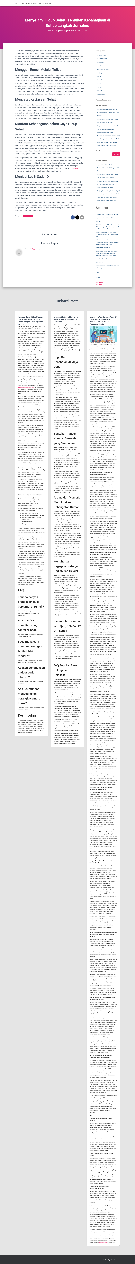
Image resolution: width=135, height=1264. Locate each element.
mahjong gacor (68, 416)
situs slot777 (99, 262)
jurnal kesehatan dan (103, 65)
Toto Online (99, 284)
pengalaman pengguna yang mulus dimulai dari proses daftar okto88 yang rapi (107, 234)
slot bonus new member (103, 247)
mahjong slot (100, 73)
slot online (99, 221)
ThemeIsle (117, 1260)
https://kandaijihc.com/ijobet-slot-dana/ (107, 214)
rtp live (99, 83)
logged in (35, 249)
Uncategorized (28, 215)
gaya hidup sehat (102, 58)
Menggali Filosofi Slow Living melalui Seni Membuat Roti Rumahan (67, 319)
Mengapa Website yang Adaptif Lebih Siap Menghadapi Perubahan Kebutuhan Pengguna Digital (107, 129)
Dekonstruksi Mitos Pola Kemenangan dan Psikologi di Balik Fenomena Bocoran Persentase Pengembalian (107, 253)
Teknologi (99, 90)
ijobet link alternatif (101, 259)
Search (98, 151)
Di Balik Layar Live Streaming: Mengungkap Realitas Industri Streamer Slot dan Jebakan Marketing (107, 242)
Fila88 (97, 272)
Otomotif (99, 80)
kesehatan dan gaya (103, 69)
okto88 (99, 76)
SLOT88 (99, 87)
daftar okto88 (103, 1242)
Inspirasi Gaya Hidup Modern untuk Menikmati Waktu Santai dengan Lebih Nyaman (108, 112)
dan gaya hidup (101, 55)
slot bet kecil (99, 282)
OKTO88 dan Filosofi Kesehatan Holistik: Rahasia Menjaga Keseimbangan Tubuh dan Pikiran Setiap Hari (107, 227)
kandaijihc (74, 168)
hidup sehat (100, 62)
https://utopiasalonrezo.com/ (26, 387)
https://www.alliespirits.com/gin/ (105, 218)
